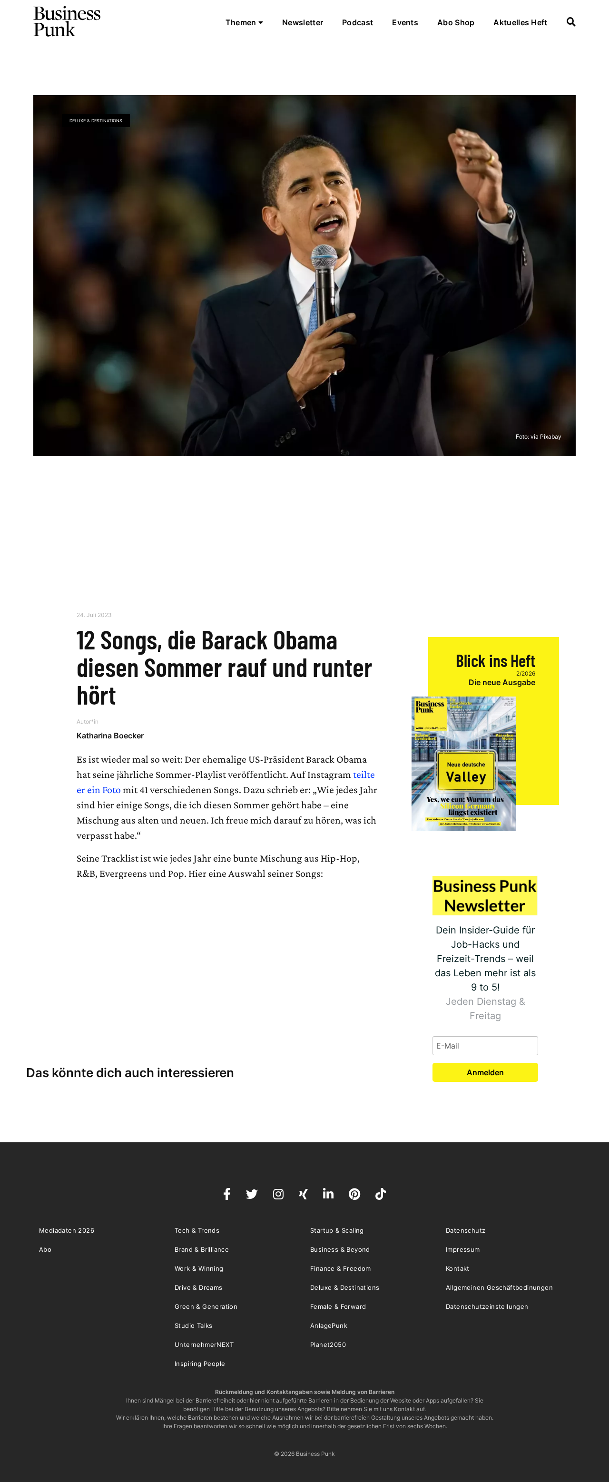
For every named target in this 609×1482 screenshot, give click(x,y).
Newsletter (302, 22)
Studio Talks (194, 1325)
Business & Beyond (340, 1249)
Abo (45, 1249)
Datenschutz (465, 1230)
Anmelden (485, 1072)
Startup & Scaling (337, 1230)
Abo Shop (455, 22)
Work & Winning (199, 1268)
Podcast (357, 22)
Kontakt (458, 1268)
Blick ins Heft (495, 660)
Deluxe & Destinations (95, 120)
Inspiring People (200, 1363)
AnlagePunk (328, 1325)
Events (405, 22)
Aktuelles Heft (520, 22)
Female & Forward (338, 1306)
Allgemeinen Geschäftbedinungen (499, 1287)
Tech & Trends (197, 1230)
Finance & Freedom (340, 1268)
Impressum (463, 1249)
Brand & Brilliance (202, 1249)
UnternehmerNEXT (204, 1344)
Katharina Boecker (110, 735)
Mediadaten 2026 (66, 1230)
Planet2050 (328, 1344)
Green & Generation (206, 1306)
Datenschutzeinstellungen (487, 1306)
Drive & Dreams (199, 1287)
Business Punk (67, 21)
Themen (242, 22)
